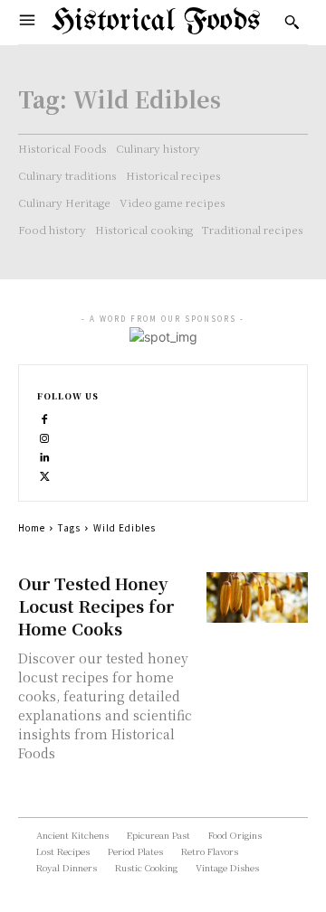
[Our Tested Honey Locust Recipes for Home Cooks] (257, 597)
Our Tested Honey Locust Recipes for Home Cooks (96, 605)
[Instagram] (45, 436)
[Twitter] (45, 474)
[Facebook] (45, 417)
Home (31, 527)
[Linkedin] (45, 455)
